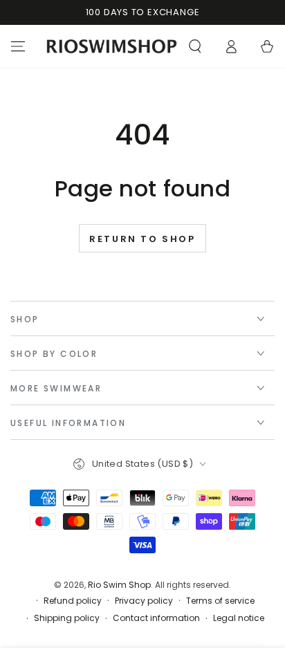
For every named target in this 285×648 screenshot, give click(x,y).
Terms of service (220, 601)
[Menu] (18, 46)
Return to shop (142, 239)
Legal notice (238, 618)
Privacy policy (144, 601)
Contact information (156, 618)
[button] (195, 46)
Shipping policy (67, 618)
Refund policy (73, 601)
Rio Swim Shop (119, 585)
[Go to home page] (111, 46)
